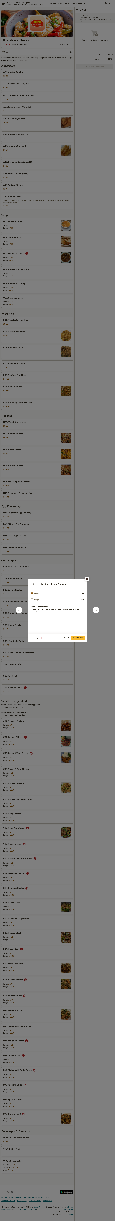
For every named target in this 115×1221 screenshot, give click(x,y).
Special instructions (39, 606)
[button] (19, 613)
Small (36, 593)
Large (36, 599)
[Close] (87, 579)
